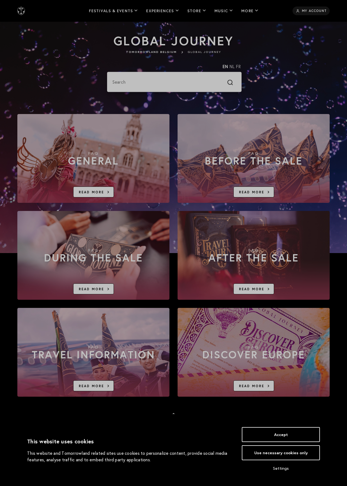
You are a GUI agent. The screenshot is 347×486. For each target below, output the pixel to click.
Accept (281, 434)
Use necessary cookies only (281, 452)
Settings (281, 468)
